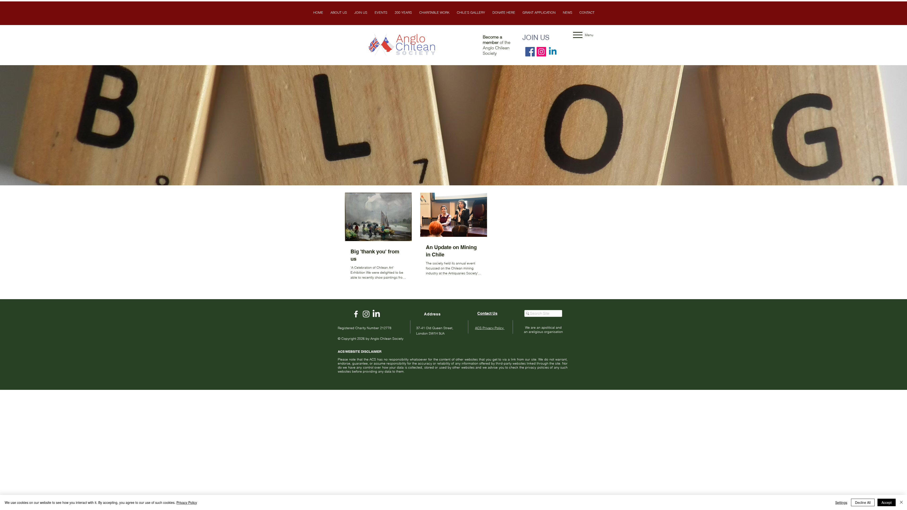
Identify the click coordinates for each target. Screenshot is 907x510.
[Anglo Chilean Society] (366, 314)
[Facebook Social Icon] (530, 51)
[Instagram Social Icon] (541, 51)
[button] (471, 12)
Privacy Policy (186, 502)
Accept (886, 502)
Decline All (863, 502)
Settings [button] (841, 502)
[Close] (901, 502)
